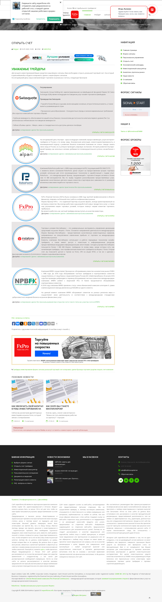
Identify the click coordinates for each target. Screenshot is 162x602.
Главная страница (130, 50)
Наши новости (128, 76)
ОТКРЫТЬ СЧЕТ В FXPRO (105, 216)
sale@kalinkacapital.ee (129, 470)
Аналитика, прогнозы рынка (133, 72)
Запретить (40, 19)
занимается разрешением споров (115, 579)
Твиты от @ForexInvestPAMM (131, 131)
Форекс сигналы (129, 54)
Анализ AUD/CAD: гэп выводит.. (66, 471)
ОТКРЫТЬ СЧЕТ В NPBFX (105, 307)
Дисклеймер (42, 499)
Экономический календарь (133, 65)
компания (109, 370)
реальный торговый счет (53, 370)
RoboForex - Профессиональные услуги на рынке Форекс (33, 586)
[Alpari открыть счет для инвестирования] (26, 150)
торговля (86, 370)
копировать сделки (69, 370)
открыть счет (101, 370)
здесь (43, 549)
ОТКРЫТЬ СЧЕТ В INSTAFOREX (103, 261)
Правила (15, 499)
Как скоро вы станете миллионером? (57, 407)
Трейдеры (16, 370)
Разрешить (54, 19)
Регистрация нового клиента (25, 480)
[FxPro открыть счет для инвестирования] (26, 207)
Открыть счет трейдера (23, 466)
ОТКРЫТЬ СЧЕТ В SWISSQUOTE (103, 132)
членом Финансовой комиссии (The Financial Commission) (47, 579)
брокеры (80, 370)
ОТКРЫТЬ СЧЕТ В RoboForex (104, 189)
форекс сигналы (38, 370)
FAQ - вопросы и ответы (21, 318)
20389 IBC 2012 (120, 574)
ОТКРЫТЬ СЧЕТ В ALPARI (106, 156)
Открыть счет (128, 61)
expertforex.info (48, 590)
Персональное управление (133, 57)
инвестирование (27, 370)
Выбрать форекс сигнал (23, 463)
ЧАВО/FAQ (47, 49)
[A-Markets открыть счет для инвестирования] (26, 98)
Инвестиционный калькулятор (134, 68)
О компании (127, 79)
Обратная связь (129, 83)
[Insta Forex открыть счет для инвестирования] (26, 239)
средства (93, 370)
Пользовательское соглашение (26, 473)
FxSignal (15, 49)
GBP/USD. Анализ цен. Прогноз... (67, 478)
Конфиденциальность (28, 499)
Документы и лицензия (23, 476)
